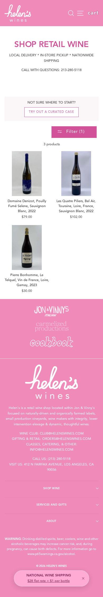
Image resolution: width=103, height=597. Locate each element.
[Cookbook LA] (51, 342)
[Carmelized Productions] (51, 326)
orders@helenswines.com (66, 439)
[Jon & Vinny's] (51, 311)
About (51, 521)
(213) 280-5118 (59, 459)
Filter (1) (75, 132)
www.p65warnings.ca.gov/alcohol (51, 554)
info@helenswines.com (51, 449)
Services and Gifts (51, 504)
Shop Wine (51, 488)
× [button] (83, 578)
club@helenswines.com (62, 433)
